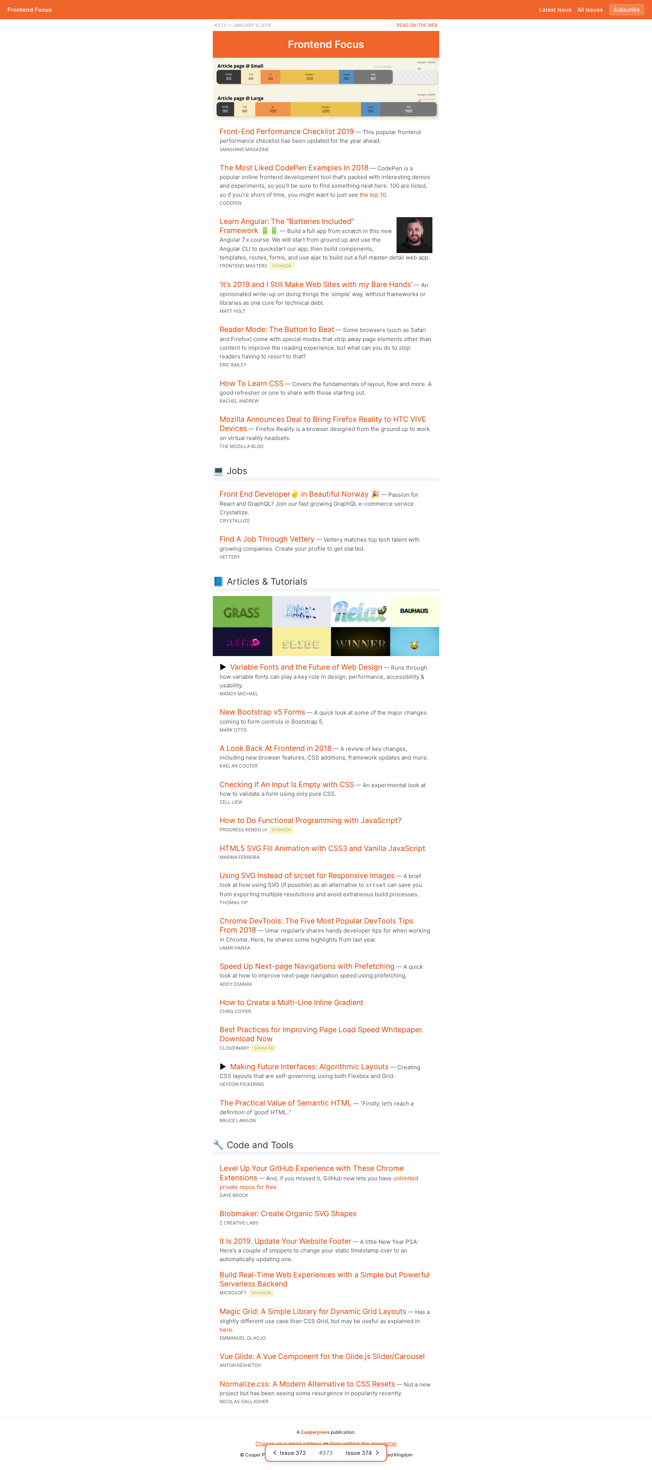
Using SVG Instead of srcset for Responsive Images (307, 875)
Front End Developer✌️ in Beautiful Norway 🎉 (300, 494)
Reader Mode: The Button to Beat (277, 329)
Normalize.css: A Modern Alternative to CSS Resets (307, 1383)
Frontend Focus (30, 9)
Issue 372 (293, 1453)
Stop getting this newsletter (363, 1444)
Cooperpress (315, 1432)
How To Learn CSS (251, 383)
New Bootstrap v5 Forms (262, 711)
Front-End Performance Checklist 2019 (287, 131)
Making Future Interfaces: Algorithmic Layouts (309, 1066)
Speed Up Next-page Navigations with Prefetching (307, 966)
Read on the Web (417, 25)
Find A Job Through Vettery (267, 539)
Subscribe (627, 9)
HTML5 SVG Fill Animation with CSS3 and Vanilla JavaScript (322, 848)
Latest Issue (555, 9)
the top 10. (374, 194)
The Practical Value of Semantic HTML (286, 1102)
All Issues (590, 9)
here (226, 1329)
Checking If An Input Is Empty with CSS (287, 784)
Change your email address (288, 1444)
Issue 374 (359, 1453)
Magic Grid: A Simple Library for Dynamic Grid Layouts (313, 1311)
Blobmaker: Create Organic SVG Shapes (288, 1213)
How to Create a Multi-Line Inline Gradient (291, 1002)
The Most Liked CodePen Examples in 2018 (294, 167)
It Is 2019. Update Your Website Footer (285, 1241)
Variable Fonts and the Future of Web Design (306, 667)
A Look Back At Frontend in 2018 (276, 748)
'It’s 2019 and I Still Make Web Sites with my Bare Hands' (316, 284)
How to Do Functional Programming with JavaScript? (310, 820)
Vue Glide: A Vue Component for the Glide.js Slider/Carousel (322, 1356)
